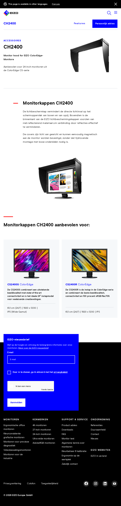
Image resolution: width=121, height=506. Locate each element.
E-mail (10, 353)
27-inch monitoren (42, 430)
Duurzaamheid (98, 430)
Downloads (67, 430)
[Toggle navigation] (115, 13)
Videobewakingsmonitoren (17, 450)
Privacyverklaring (12, 483)
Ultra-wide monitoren (43, 439)
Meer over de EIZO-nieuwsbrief (33, 348)
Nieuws (94, 439)
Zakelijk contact (70, 464)
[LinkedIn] (105, 484)
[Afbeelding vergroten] (60, 178)
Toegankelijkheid (49, 483)
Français (56, 4)
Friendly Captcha (47, 389)
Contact (95, 434)
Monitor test (68, 439)
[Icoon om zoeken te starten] (109, 13)
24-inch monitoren (42, 434)
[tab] (81, 25)
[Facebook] (86, 484)
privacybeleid (61, 372)
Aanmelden (16, 402)
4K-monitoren (39, 425)
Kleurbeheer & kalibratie (74, 451)
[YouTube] (114, 484)
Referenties (96, 425)
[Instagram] (96, 484)
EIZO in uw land (99, 456)
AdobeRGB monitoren (44, 443)
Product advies (69, 425)
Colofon (31, 483)
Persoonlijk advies (105, 24)
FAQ (64, 434)
